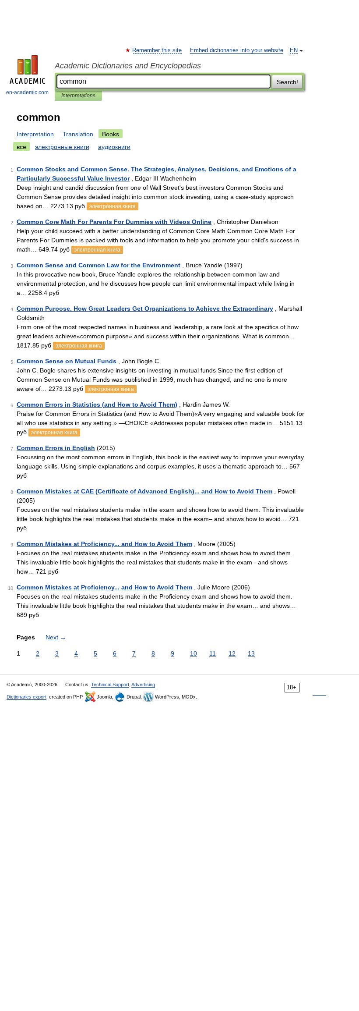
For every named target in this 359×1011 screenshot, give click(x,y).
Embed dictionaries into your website (236, 50)
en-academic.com (27, 92)
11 (212, 653)
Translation (78, 134)
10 (193, 653)
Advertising (143, 684)
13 (251, 653)
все (21, 146)
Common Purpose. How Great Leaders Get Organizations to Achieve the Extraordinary (145, 308)
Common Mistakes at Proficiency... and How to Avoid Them (104, 543)
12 (232, 653)
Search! (287, 81)
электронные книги (62, 146)
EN (294, 50)
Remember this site (157, 50)
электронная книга (112, 206)
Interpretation (35, 134)
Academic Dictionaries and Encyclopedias (128, 65)
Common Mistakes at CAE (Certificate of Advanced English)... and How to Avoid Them (144, 491)
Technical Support (110, 684)
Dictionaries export (26, 696)
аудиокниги (114, 146)
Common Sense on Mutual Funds (66, 361)
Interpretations (78, 95)
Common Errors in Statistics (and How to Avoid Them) (97, 404)
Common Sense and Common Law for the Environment (98, 265)
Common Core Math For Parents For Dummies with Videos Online (114, 221)
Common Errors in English (56, 447)
